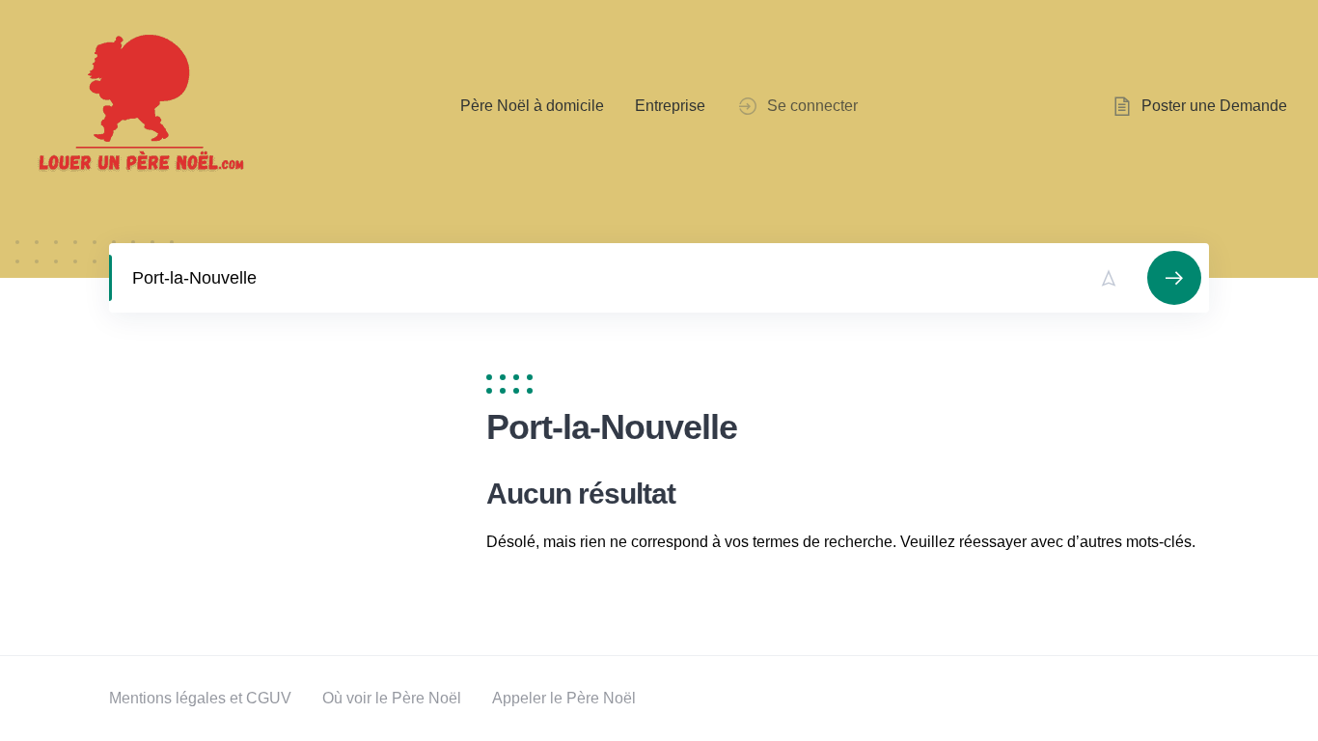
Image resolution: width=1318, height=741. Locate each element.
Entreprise (670, 105)
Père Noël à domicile (532, 105)
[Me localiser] (1108, 278)
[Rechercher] (1174, 278)
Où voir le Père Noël (391, 698)
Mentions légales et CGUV (200, 698)
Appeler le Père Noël (564, 698)
